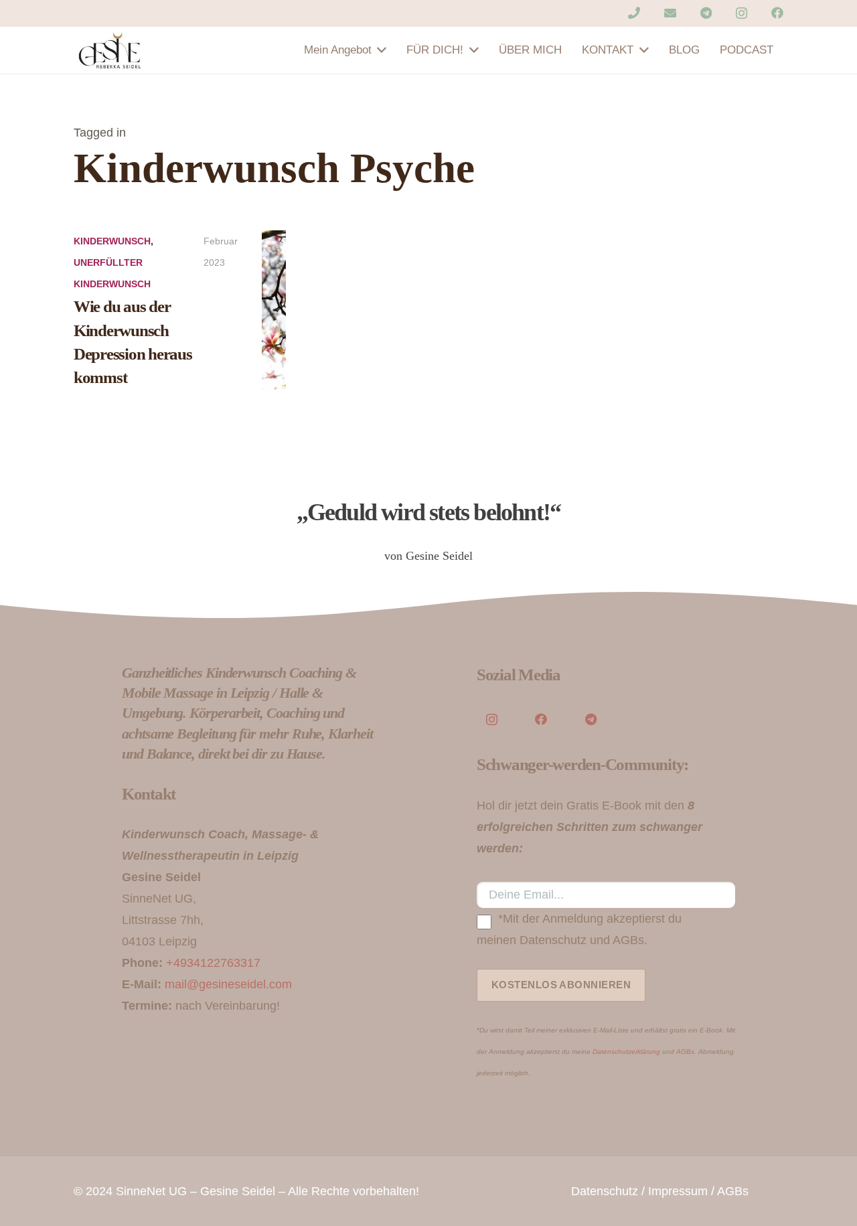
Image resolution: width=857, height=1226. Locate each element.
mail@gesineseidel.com (228, 984)
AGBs (685, 1051)
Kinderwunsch (112, 241)
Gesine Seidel (237, 1191)
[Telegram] (706, 13)
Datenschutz (604, 1191)
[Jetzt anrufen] (634, 13)
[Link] (110, 50)
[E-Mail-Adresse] (670, 13)
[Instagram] (741, 13)
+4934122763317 (213, 963)
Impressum (678, 1191)
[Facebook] (777, 13)
